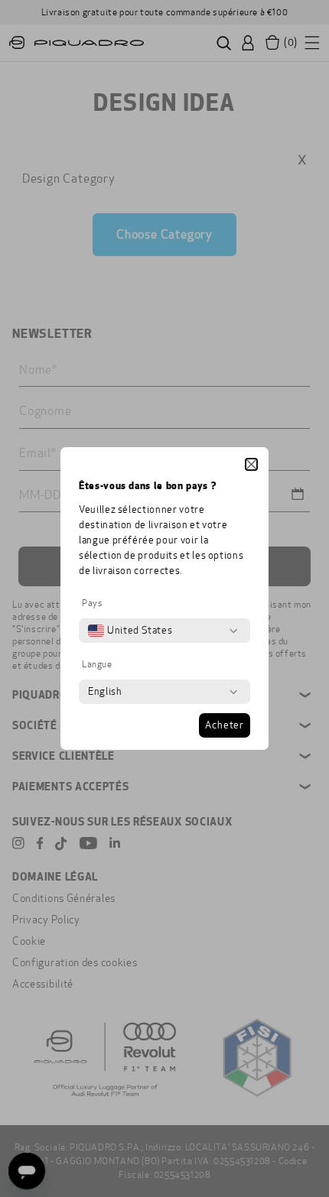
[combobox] (130, 630)
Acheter (224, 725)
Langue (97, 664)
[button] (251, 464)
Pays (92, 603)
